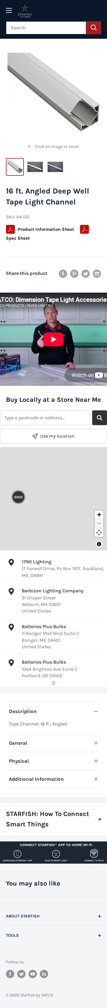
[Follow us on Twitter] (21, 973)
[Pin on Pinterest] (74, 273)
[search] (46, 27)
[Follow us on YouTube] (33, 973)
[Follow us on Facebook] (10, 973)
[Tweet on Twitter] (85, 273)
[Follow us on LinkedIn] (44, 973)
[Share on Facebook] (63, 273)
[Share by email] (97, 273)
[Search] (93, 27)
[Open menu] (9, 10)
